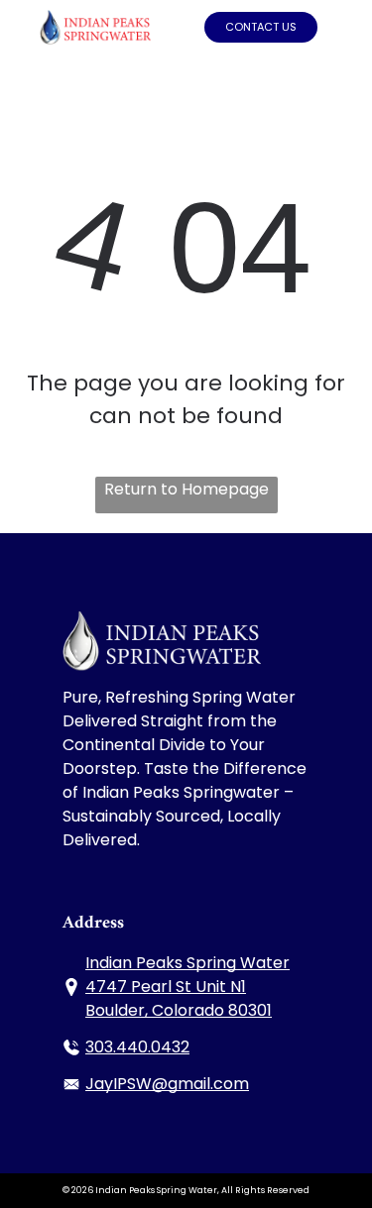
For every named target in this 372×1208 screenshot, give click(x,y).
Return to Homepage (186, 489)
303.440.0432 (137, 1047)
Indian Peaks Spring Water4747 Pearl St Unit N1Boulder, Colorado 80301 (187, 986)
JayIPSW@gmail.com (167, 1083)
